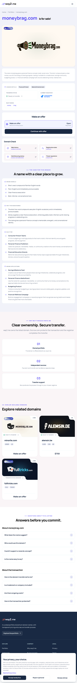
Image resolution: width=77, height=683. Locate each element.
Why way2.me (31, 648)
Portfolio (11, 12)
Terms (54, 653)
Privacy (54, 648)
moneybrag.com (21, 12)
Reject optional (38, 678)
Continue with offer (38, 131)
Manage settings (62, 678)
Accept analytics (14, 678)
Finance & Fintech (24, 87)
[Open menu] (72, 4)
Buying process (32, 653)
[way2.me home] (9, 4)
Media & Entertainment (38, 87)
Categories (6, 653)
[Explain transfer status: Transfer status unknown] (23, 478)
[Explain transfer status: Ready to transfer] (22, 96)
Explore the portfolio (11, 633)
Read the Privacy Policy (9, 673)
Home (4, 12)
